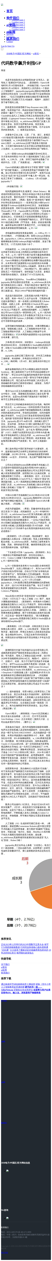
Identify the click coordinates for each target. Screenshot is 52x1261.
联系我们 (12, 39)
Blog (8, 39)
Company (10, 37)
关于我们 (12, 18)
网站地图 (4, 1253)
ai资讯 (10, 25)
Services (9, 34)
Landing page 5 (18, 29)
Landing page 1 (18, 20)
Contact (9, 41)
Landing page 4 (18, 27)
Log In (4, 46)
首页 (9, 11)
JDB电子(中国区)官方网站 (18, 53)
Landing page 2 (18, 22)
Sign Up (10, 46)
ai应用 (3, 1082)
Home (9, 17)
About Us (10, 32)
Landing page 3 (18, 25)
